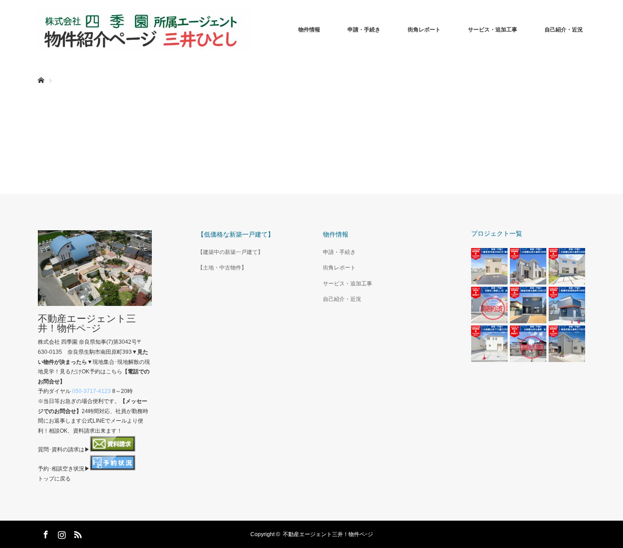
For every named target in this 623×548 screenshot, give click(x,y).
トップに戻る (54, 479)
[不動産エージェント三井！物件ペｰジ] (145, 29)
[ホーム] (41, 69)
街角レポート (424, 29)
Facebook (45, 533)
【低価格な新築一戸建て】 (235, 234)
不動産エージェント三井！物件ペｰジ (87, 323)
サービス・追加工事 (492, 29)
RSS (76, 533)
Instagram (60, 533)
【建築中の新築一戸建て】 (230, 252)
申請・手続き (364, 29)
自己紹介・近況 (564, 29)
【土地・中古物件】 (222, 267)
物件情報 (309, 29)
